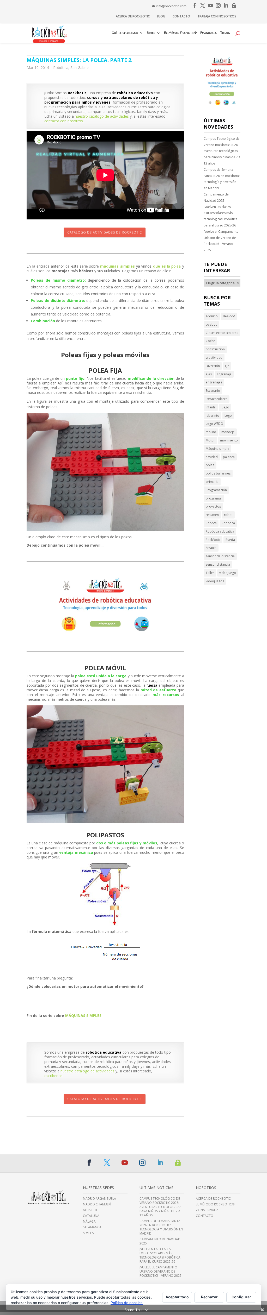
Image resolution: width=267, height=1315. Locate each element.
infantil (211, 407)
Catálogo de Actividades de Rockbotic (104, 232)
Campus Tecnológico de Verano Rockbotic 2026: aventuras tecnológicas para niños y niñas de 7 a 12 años (222, 151)
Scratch (211, 548)
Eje (227, 366)
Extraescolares (216, 399)
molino (211, 432)
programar (214, 498)
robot (228, 515)
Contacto (181, 16)
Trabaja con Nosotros (216, 16)
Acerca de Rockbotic (133, 16)
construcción (215, 349)
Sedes (151, 33)
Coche (210, 341)
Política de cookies (127, 1302)
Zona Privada (207, 1210)
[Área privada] (234, 6)
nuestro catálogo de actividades (102, 116)
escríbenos (53, 1075)
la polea (167, 266)
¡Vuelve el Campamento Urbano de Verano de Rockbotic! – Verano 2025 (221, 240)
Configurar (241, 1297)
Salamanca (92, 1227)
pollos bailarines (218, 473)
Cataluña (91, 1216)
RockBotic (213, 540)
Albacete (90, 1210)
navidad (212, 457)
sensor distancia (218, 564)
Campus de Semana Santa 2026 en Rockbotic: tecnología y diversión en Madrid (222, 178)
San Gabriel (79, 67)
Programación (216, 490)
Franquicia (208, 33)
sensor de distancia (220, 556)
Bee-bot (229, 316)
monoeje (228, 432)
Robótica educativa (220, 531)
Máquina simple (217, 448)
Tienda (225, 33)
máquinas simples (117, 266)
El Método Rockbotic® (180, 33)
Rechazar (209, 1297)
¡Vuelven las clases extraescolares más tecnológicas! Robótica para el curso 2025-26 (220, 216)
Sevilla (88, 1233)
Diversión (213, 366)
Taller (210, 573)
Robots (211, 523)
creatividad (214, 357)
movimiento (229, 440)
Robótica (60, 67)
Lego (228, 415)
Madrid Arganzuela (99, 1199)
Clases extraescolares (222, 333)
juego (225, 407)
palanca (229, 457)
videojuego (227, 573)
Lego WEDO (214, 423)
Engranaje (224, 374)
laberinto (212, 415)
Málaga (89, 1221)
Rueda (230, 540)
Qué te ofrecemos (125, 33)
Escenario (213, 390)
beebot (211, 324)
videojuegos (215, 581)
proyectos (213, 506)
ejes (209, 374)
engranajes (214, 382)
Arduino (212, 316)
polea (210, 465)
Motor (210, 440)
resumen (212, 515)
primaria (212, 481)
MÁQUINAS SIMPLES (83, 1015)
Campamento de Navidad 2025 (216, 197)
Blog (161, 16)
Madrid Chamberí (97, 1204)
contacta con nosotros (63, 120)
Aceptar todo (177, 1297)
